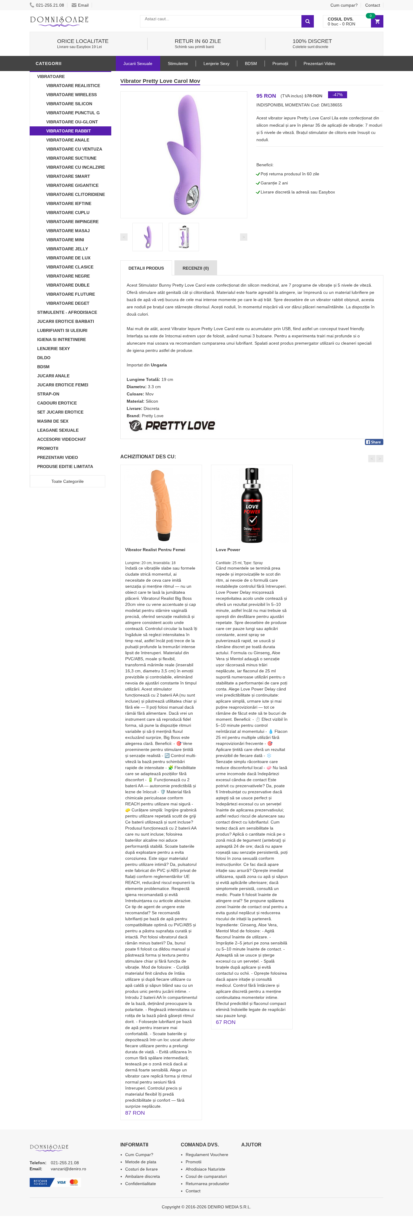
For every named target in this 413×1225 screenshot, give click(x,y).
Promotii (47, 448)
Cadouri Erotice (57, 403)
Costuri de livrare (141, 1169)
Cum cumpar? (344, 5)
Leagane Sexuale (58, 430)
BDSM (43, 366)
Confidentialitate (140, 1183)
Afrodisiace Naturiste (205, 1169)
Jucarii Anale (53, 375)
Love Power (228, 549)
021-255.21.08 (50, 5)
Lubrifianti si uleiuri (62, 330)
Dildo (43, 357)
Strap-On (48, 394)
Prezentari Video (57, 457)
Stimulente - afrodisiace (67, 312)
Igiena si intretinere (61, 339)
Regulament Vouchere (207, 1154)
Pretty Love (153, 415)
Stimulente (178, 63)
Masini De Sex (52, 421)
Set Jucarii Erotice (60, 412)
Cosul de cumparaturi (206, 1176)
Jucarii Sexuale (137, 63)
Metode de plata (140, 1161)
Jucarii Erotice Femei (62, 384)
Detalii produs (146, 268)
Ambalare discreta (142, 1176)
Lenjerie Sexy (53, 348)
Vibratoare (51, 76)
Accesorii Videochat (61, 439)
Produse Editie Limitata (65, 466)
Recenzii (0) (196, 268)
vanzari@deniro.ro (68, 1168)
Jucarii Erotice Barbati (65, 321)
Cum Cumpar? (139, 1154)
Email (83, 5)
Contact (372, 5)
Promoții (280, 63)
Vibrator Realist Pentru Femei (155, 549)
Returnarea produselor (207, 1183)
